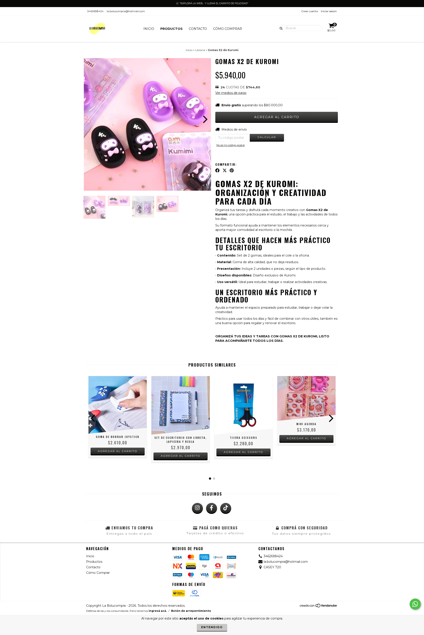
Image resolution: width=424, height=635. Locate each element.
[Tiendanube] (318, 606)
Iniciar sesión (329, 11)
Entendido (212, 627)
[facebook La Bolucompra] (211, 508)
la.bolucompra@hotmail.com (126, 11)
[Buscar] (280, 28)
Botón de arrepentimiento (191, 610)
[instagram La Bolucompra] (197, 508)
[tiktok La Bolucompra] (225, 508)
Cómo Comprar (227, 29)
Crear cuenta (309, 11)
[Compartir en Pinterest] (232, 170)
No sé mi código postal (230, 145)
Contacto (198, 29)
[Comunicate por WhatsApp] (415, 604)
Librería (200, 50)
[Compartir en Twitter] (225, 170)
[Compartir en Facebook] (217, 170)
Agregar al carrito (180, 455)
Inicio (148, 29)
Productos (171, 29)
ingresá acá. (158, 610)
